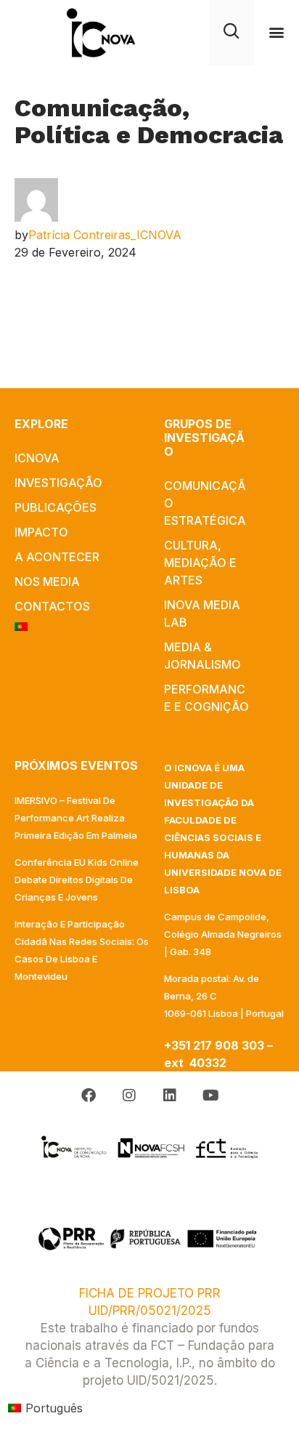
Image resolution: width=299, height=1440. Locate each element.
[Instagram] (129, 1095)
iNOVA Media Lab (202, 614)
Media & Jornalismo (202, 656)
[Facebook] (88, 1095)
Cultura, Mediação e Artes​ (200, 562)
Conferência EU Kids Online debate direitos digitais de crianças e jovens (77, 879)
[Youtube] (210, 1095)
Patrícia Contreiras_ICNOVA (104, 235)
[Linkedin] (170, 1095)
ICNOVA (37, 458)
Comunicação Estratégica (205, 503)
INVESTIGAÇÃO (58, 482)
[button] (277, 32)
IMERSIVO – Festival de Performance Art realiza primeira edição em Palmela (76, 818)
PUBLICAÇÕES (56, 507)
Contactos (52, 606)
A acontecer (57, 557)
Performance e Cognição (206, 698)
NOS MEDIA (47, 581)
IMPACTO (41, 532)
